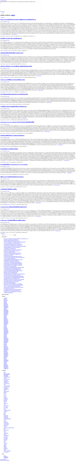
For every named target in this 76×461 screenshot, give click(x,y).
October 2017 (6, 355)
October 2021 (6, 322)
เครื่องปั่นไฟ (6, 438)
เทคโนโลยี (5, 443)
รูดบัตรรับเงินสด (6, 423)
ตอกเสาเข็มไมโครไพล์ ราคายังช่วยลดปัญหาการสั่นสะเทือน (13, 265)
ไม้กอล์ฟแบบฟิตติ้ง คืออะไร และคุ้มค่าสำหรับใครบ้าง (12, 135)
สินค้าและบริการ (7, 204)
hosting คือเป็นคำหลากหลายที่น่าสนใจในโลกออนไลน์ (12, 290)
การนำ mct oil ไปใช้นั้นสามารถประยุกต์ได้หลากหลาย (12, 79)
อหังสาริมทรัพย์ (6, 435)
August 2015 (5, 361)
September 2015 (6, 360)
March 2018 (5, 351)
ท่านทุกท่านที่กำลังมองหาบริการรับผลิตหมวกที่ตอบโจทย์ (12, 280)
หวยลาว (5, 432)
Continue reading (14, 34)
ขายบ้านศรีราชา (6, 381)
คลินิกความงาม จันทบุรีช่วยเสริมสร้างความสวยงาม (12, 176)
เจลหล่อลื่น (5, 439)
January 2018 (6, 352)
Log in (5, 455)
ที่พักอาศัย (5, 400)
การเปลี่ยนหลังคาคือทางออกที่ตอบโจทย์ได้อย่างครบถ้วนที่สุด (13, 259)
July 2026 (5, 298)
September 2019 (6, 341)
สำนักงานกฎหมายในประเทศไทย (9, 427)
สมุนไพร (5, 426)
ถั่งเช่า (5, 393)
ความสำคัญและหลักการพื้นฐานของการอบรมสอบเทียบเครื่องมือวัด (14, 257)
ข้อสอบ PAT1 (6, 380)
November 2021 (6, 321)
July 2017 (5, 357)
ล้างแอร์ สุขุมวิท (6, 424)
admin (13, 15)
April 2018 (5, 350)
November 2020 (6, 331)
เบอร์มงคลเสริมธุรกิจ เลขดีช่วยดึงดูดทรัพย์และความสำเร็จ (13, 256)
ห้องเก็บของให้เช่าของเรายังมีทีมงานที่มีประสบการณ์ (12, 278)
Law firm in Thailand (7, 373)
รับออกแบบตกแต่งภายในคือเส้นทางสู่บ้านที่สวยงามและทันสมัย (13, 287)
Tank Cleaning (6, 375)
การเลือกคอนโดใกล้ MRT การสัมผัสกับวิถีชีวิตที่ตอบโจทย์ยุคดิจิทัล (14, 277)
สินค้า (4, 146)
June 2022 (5, 316)
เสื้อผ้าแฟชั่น (6, 448)
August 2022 (5, 314)
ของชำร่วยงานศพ (6, 379)
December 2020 (6, 330)
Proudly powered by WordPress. (4, 460)
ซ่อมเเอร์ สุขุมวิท (6, 391)
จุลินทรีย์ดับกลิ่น (6, 389)
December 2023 (6, 310)
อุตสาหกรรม (6, 437)
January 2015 (6, 365)
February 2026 (6, 300)
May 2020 (5, 336)
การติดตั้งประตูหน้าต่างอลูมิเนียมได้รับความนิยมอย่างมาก (13, 106)
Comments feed (6, 457)
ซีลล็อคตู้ (5, 392)
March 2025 (5, 303)
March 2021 (5, 328)
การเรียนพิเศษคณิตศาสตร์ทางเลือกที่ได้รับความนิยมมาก (12, 268)
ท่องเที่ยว (5, 396)
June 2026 (5, 299)
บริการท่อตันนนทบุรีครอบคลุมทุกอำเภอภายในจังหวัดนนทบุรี (14, 94)
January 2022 (6, 320)
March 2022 (5, 318)
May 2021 (5, 326)
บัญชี (6, 50)
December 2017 (6, 353)
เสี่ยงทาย (5, 445)
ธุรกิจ (5, 402)
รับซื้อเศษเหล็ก (6, 417)
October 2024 (6, 306)
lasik (4, 372)
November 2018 (6, 349)
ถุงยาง (5, 395)
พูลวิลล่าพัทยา (6, 415)
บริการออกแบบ (6, 405)
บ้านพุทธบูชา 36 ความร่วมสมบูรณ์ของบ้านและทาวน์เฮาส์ (13, 291)
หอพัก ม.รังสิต (6, 433)
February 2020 (6, 338)
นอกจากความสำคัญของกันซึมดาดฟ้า (9, 258)
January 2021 (6, 329)
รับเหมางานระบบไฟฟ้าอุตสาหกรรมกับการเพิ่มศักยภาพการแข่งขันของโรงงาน (18, 19)
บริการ (4, 36)
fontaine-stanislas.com (3, 0)
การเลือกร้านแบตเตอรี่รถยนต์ (8, 292)
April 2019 (5, 345)
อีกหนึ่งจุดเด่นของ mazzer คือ (8, 255)
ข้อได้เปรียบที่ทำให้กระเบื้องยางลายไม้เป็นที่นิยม (11, 260)
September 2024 (6, 307)
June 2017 (5, 358)
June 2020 (5, 335)
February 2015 (6, 364)
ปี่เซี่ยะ (5, 414)
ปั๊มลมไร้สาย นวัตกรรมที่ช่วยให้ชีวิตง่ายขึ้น (10, 272)
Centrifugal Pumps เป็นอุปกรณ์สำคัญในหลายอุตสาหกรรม (13, 206)
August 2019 (5, 342)
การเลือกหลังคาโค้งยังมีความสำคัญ (8, 189)
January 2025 (6, 305)
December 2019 (6, 339)
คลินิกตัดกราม (6, 382)
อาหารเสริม (6, 436)
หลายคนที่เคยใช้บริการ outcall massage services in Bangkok (14, 164)
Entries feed (5, 456)
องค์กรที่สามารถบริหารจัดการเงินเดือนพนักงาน (11, 38)
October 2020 (6, 332)
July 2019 (5, 343)
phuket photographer (7, 374)
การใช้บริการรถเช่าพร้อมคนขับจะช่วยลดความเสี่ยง (12, 261)
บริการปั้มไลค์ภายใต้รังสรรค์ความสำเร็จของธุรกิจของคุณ (13, 289)
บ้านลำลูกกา (6, 411)
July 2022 (5, 315)
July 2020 (5, 334)
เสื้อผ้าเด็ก (5, 447)
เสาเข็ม (5, 444)
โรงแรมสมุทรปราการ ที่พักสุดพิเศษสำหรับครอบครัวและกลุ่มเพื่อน (14, 267)
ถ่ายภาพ (5, 394)
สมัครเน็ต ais (6, 425)
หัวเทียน (5, 434)
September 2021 (6, 323)
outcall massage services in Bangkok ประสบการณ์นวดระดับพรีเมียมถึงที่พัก (17, 122)
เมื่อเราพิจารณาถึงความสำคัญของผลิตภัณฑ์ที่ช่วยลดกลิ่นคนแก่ (13, 276)
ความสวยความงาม (6, 77)
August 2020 (5, 333)
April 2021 (5, 327)
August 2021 (5, 324)
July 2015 (5, 362)
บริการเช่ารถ (6, 406)
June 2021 (5, 325)
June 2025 (5, 301)
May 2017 (5, 359)
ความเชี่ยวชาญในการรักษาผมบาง (9, 288)
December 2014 (6, 366)
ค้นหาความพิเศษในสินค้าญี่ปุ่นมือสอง (9, 282)
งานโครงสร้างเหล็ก (7, 385)
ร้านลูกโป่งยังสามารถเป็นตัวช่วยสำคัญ (9, 148)
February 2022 (6, 319)
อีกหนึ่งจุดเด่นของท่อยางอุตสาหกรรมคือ (10, 266)
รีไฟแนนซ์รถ (6, 422)
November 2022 (6, 312)
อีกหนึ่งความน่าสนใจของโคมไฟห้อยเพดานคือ (11, 271)
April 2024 (5, 309)
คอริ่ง (5, 384)
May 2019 (5, 344)
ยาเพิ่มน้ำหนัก (6, 416)
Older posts (2, 17)
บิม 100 (5, 412)
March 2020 (5, 337)
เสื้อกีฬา (5, 446)
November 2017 (6, 354)
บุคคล (5, 413)
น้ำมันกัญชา (6, 403)
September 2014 (6, 368)
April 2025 (5, 302)
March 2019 (5, 346)
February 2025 (6, 304)
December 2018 (6, 348)
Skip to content (2, 11)
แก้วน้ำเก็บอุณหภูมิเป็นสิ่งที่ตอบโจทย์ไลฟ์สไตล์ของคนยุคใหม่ (13, 270)
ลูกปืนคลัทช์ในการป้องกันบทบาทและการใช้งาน (11, 281)
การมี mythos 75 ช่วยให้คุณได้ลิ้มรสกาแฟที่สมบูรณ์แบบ (12, 220)
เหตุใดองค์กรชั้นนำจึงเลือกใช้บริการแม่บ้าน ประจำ (11, 52)
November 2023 (6, 311)
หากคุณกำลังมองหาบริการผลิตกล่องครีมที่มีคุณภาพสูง (12, 269)
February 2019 (6, 347)
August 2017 (5, 356)
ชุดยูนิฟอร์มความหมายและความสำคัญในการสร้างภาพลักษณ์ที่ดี (14, 279)
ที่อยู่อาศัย (5, 401)
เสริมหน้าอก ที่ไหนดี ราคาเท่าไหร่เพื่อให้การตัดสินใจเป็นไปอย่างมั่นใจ (16, 66)
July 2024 (5, 308)
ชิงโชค (5, 390)
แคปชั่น (5, 449)
